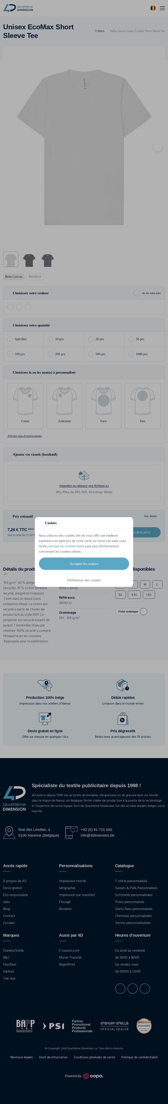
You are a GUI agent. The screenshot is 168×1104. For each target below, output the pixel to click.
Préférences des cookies (84, 580)
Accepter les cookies (84, 564)
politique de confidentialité (65, 546)
